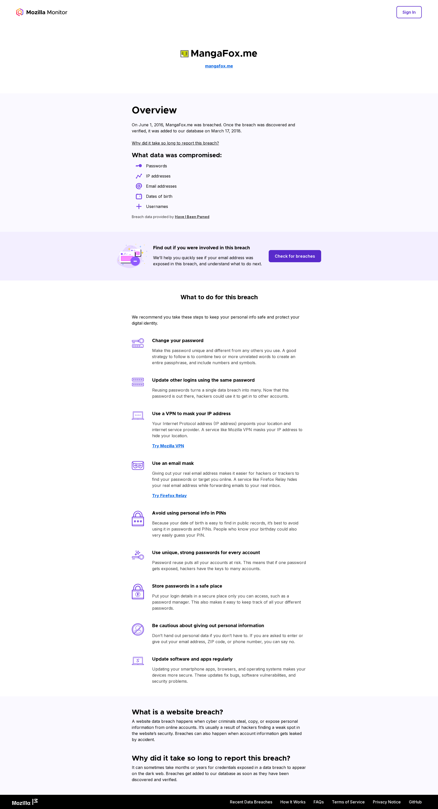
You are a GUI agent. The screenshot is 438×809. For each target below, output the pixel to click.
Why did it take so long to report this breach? (175, 143)
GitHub (415, 801)
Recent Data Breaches (251, 801)
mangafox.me (219, 65)
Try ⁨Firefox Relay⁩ (169, 495)
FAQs (319, 801)
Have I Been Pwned (192, 217)
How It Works (292, 801)
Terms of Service (348, 801)
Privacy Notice (387, 801)
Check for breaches (295, 256)
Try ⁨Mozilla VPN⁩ (168, 445)
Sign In (409, 12)
